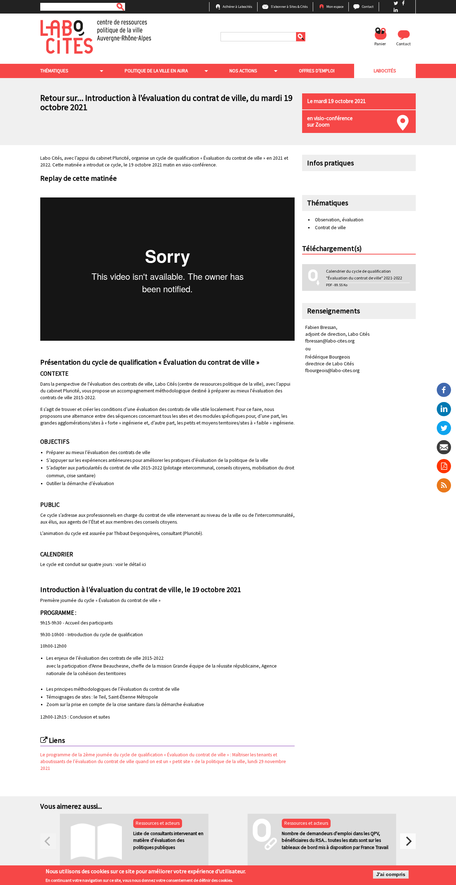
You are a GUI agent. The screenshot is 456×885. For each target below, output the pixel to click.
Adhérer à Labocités (237, 6)
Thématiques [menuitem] (54, 71)
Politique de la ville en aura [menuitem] (156, 71)
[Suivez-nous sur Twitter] (396, 3)
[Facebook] (444, 389)
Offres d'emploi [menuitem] (317, 71)
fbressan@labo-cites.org (329, 341)
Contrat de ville (330, 228)
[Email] (444, 447)
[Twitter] (444, 428)
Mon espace (334, 6)
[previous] (48, 841)
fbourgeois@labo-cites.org (332, 370)
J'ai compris (390, 874)
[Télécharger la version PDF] (444, 466)
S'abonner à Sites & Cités (289, 6)
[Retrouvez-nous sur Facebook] (403, 3)
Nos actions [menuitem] (243, 71)
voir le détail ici (130, 564)
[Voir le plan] (403, 123)
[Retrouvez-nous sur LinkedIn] (396, 10)
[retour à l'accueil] (95, 36)
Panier (380, 43)
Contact (368, 6)
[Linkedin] (444, 409)
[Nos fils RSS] (444, 485)
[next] (408, 841)
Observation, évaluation (339, 220)
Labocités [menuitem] (385, 71)
